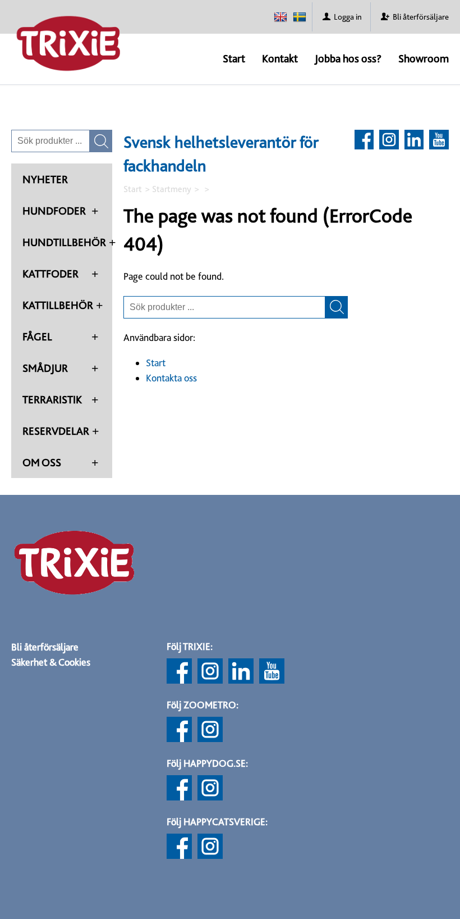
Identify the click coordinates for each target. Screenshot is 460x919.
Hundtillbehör (64, 242)
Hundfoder (54, 210)
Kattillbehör (57, 305)
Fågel (37, 336)
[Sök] (336, 307)
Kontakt (280, 58)
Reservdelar (55, 431)
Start (234, 58)
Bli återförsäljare (45, 647)
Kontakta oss (171, 378)
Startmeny (171, 189)
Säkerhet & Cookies (50, 662)
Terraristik (52, 399)
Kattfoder (50, 273)
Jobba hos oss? (348, 58)
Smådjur (45, 368)
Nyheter (45, 179)
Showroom (423, 58)
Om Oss (41, 462)
